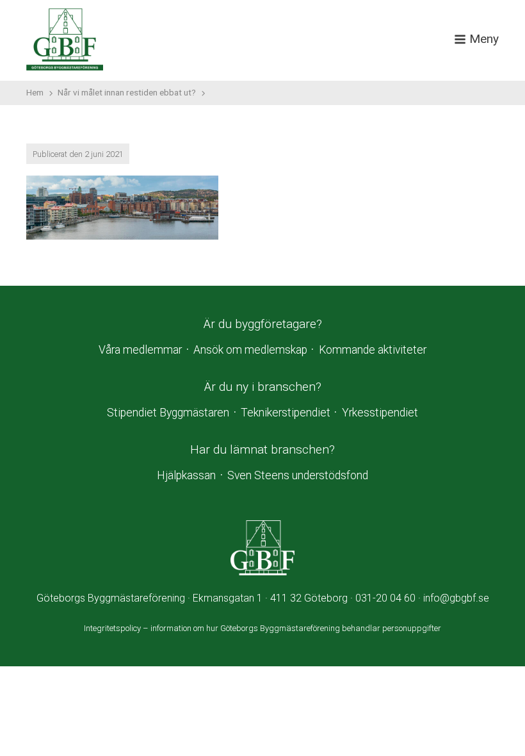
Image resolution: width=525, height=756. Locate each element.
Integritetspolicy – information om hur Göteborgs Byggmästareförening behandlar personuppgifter (262, 628)
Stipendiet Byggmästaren (168, 412)
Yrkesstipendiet (380, 412)
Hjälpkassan (186, 475)
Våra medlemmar (140, 349)
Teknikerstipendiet (285, 412)
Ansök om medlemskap (250, 349)
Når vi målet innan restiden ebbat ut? (127, 92)
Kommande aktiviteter (372, 349)
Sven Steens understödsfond (297, 475)
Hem (35, 92)
